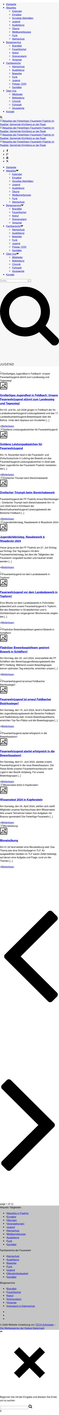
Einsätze (16, 14)
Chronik (16, 101)
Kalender (17, 11)
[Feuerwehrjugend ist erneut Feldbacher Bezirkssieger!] (0, 677)
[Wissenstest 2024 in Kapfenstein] (0, 785)
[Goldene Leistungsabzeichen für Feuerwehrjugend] (0, 429)
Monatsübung (9, 840)
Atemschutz (18, 38)
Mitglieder (17, 94)
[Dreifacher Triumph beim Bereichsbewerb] (0, 478)
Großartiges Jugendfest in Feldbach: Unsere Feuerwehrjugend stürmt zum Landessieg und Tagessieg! (29, 399)
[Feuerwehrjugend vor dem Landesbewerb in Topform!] (0, 570)
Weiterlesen (7, 426)
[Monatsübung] (0, 826)
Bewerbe (17, 73)
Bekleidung (18, 97)
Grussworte (18, 108)
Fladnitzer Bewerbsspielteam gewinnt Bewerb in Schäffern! (24, 649)
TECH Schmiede (44, 1324)
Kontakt (10, 111)
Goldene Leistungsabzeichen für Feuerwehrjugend (21, 446)
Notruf (15, 52)
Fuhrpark (17, 104)
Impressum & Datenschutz (21, 1306)
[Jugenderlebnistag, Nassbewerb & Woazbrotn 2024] (0, 522)
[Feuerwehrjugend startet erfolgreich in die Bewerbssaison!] (0, 729)
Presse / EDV (19, 84)
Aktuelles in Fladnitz (18, 1213)
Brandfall (17, 45)
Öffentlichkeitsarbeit (17, 1273)
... (19, 1035)
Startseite (11, 4)
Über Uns (11, 90)
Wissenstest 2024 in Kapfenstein (21, 799)
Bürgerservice (13, 42)
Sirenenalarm (19, 56)
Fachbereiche (13, 63)
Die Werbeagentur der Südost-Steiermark (22, 1328)
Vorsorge (17, 59)
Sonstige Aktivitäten (22, 18)
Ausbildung (18, 25)
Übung (15, 28)
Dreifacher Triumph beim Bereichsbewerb (27, 492)
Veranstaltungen (15, 1223)
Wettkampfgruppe (21, 32)
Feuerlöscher (19, 49)
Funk (14, 35)
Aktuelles (11, 7)
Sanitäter (17, 87)
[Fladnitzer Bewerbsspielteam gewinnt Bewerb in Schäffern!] (0, 626)
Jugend (16, 21)
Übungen (12, 1220)
